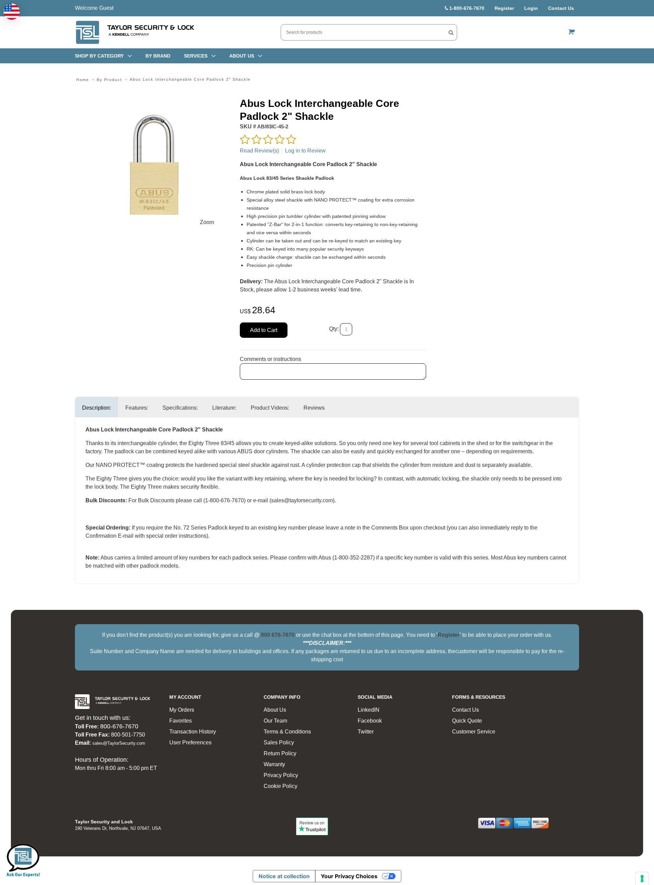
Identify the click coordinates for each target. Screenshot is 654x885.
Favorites (180, 721)
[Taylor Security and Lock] (134, 32)
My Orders (181, 710)
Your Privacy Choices (349, 876)
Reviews (314, 408)
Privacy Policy (281, 775)
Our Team (275, 721)
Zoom (207, 222)
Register (504, 8)
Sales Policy (279, 742)
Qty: (334, 329)
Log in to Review (305, 151)
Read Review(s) (259, 151)
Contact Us (561, 8)
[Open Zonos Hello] (11, 11)
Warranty (274, 764)
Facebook (370, 721)
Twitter (366, 731)
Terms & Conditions (287, 731)
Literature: (224, 408)
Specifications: (180, 408)
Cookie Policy (280, 786)
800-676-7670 (119, 726)
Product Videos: (270, 408)
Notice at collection (284, 876)
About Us (275, 710)
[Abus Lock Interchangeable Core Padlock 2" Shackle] (154, 101)
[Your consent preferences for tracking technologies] (642, 878)
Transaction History (192, 731)
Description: (96, 408)
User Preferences (190, 742)
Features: (136, 408)
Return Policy (280, 753)
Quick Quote (467, 721)
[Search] (451, 32)
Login (531, 8)
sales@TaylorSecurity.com (118, 743)
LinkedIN (368, 710)
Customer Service (473, 731)
